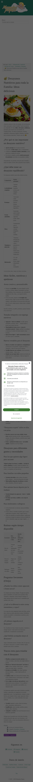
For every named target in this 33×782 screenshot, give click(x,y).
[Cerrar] (29, 363)
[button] (16, 386)
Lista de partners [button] (14, 396)
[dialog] (16, 391)
